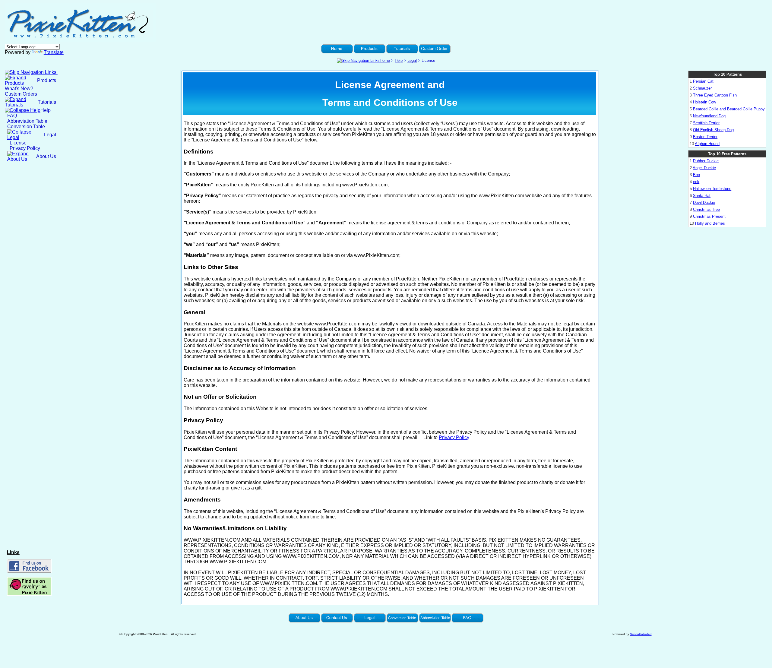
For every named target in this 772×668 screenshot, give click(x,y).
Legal (412, 60)
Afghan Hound (707, 143)
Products (46, 80)
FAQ (12, 115)
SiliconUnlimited (641, 634)
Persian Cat (703, 81)
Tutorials (47, 102)
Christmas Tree (706, 209)
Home (385, 60)
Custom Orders (21, 94)
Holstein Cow (704, 102)
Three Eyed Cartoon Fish (715, 95)
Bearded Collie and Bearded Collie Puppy (729, 109)
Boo (696, 175)
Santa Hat (701, 195)
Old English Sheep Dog (713, 130)
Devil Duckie (704, 202)
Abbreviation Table (27, 121)
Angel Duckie (704, 168)
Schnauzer (702, 88)
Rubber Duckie (706, 161)
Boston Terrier (705, 137)
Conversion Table (26, 126)
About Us (46, 156)
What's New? (19, 88)
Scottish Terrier (706, 123)
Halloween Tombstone (712, 188)
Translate (54, 52)
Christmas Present (709, 216)
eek (696, 181)
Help (399, 60)
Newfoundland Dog (709, 116)
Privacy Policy (25, 148)
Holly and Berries (710, 223)
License (18, 142)
